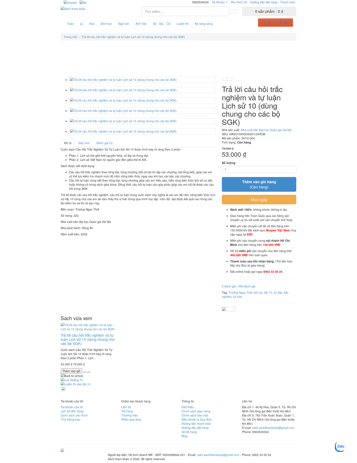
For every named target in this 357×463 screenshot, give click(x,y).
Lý (81, 24)
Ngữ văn (123, 24)
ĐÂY (250, 234)
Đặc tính (84, 143)
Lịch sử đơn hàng (72, 411)
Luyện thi (183, 24)
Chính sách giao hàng (196, 411)
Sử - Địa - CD (161, 24)
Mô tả (67, 143)
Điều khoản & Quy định (197, 419)
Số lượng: (229, 163)
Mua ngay (259, 199)
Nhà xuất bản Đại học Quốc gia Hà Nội (266, 130)
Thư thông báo (70, 419)
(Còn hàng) (259, 184)
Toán (70, 24)
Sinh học (106, 24)
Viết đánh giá (246, 286)
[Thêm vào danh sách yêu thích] (224, 79)
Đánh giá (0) (104, 143)
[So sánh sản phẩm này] (229, 79)
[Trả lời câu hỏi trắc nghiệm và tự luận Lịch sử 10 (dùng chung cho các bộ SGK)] (142, 80)
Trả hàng (127, 411)
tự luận (237, 296)
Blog (184, 436)
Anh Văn (141, 24)
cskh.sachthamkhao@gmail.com (273, 428)
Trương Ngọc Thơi (240, 292)
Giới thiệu (188, 407)
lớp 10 (268, 292)
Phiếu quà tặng (131, 419)
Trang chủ (70, 37)
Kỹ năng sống (204, 24)
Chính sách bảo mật (195, 415)
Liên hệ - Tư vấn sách (275, 22)
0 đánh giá (229, 286)
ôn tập (278, 292)
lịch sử (258, 292)
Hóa (91, 24)
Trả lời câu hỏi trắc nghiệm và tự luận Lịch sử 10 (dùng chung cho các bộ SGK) (133, 37)
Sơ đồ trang (189, 432)
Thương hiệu (129, 415)
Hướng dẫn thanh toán (196, 423)
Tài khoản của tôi (72, 407)
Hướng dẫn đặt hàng (263, 2)
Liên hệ (126, 407)
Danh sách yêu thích (74, 415)
